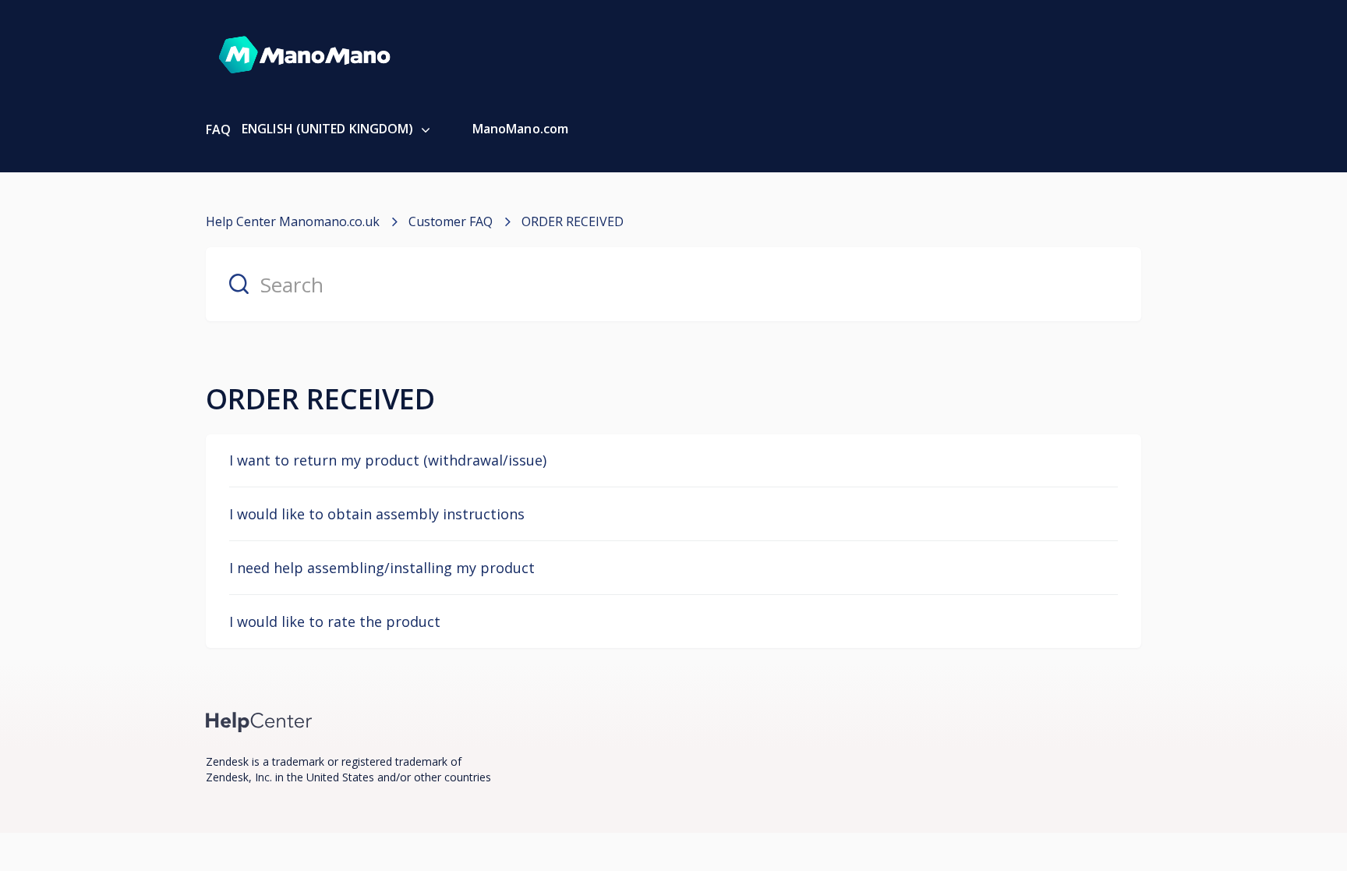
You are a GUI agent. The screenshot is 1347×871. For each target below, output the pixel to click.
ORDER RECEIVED (572, 221)
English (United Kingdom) (329, 128)
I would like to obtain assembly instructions (377, 514)
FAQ (218, 129)
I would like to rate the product (334, 621)
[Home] (259, 720)
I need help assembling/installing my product (382, 567)
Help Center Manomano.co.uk (293, 221)
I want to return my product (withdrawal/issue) (387, 460)
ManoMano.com (520, 128)
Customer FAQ (450, 221)
